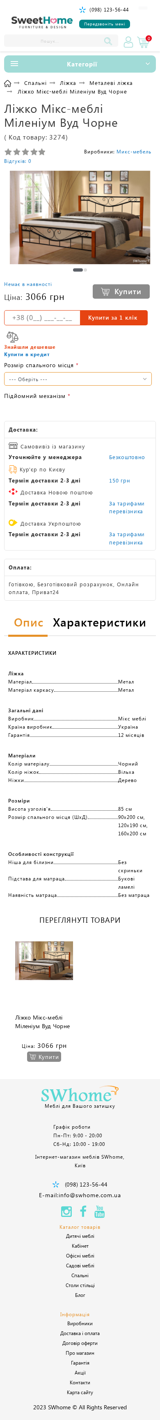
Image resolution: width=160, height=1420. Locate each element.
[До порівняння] (12, 337)
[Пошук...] (110, 40)
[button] (78, 270)
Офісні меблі (80, 1255)
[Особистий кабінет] (128, 42)
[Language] (143, 8)
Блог (80, 1295)
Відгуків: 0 (17, 161)
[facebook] (83, 1214)
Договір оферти (80, 1343)
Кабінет (80, 1245)
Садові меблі (80, 1265)
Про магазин (80, 1352)
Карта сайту (80, 1392)
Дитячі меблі (80, 1235)
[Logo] (42, 22)
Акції (80, 1372)
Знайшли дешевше (30, 346)
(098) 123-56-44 (109, 9)
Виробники (80, 1323)
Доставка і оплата (80, 1333)
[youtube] (99, 1214)
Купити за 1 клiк (112, 317)
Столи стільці (80, 1285)
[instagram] (66, 1214)
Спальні (80, 1275)
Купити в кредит (27, 354)
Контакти (80, 1382)
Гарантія (80, 1362)
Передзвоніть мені (104, 24)
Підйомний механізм (35, 396)
